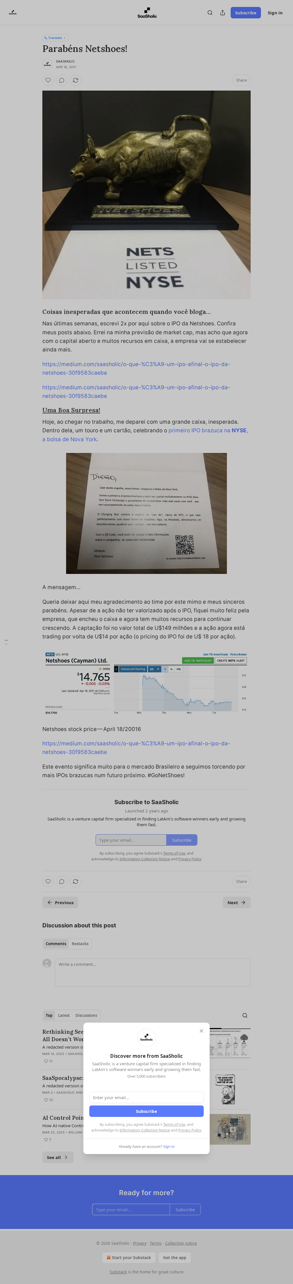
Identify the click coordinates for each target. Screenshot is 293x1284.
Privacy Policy (189, 1130)
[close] (201, 1030)
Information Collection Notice (145, 1130)
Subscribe (146, 1111)
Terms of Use (174, 1124)
